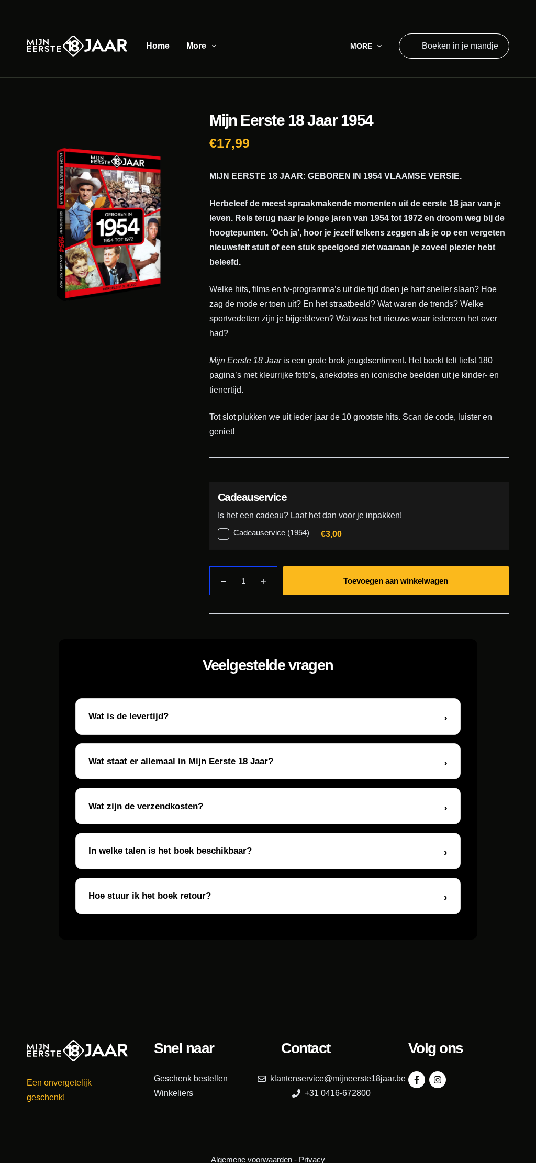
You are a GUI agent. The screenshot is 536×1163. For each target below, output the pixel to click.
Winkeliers (173, 1093)
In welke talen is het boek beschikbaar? (170, 851)
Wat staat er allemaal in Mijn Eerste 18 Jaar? (180, 761)
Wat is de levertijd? (128, 716)
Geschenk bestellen (191, 1078)
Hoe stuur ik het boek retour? (149, 896)
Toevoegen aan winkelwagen (395, 580)
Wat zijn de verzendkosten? (145, 806)
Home (158, 45)
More (196, 45)
